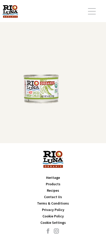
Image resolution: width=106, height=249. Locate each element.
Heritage (53, 177)
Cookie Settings (53, 222)
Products (53, 184)
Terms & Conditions (53, 203)
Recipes (53, 190)
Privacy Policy (53, 209)
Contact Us (53, 197)
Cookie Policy (53, 216)
